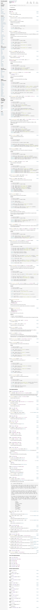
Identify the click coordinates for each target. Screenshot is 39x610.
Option (23, 228)
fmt (11, 417)
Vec (23, 404)
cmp (11, 478)
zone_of (13, 178)
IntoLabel (20, 59)
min (11, 515)
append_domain (14, 119)
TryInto (15, 601)
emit (11, 401)
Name (12, 11)
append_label (14, 59)
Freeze (12, 557)
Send (12, 560)
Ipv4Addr (15, 437)
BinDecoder (20, 392)
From (12, 432)
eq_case (13, 323)
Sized (13, 512)
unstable (34, 412)
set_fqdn (13, 51)
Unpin (12, 563)
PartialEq (13, 525)
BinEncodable (13, 400)
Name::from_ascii (28, 450)
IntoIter (21, 473)
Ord (12, 477)
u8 (19, 396)
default (12, 422)
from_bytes (12, 396)
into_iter (12, 473)
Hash (12, 456)
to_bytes (12, 404)
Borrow (14, 573)
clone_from (12, 412)
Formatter (19, 417)
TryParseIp (13, 550)
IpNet (26, 338)
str (18, 228)
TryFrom (15, 598)
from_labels (14, 72)
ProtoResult (12, 60)
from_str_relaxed (15, 283)
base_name (14, 148)
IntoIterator (15, 466)
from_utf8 (14, 265)
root (13, 16)
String (20, 327)
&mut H (23, 457)
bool (20, 31)
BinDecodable (15, 391)
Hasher (15, 457)
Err (12, 452)
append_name (14, 96)
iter (13, 56)
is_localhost (14, 342)
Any (13, 570)
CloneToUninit (15, 579)
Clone (12, 408)
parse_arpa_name (15, 338)
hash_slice (12, 460)
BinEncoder (18, 301)
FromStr (12, 447)
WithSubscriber (16, 607)
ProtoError (32, 96)
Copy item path (15, 2)
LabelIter (19, 56)
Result (27, 96)
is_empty (13, 224)
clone (12, 409)
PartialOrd (13, 534)
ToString (14, 595)
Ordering (26, 320)
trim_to (13, 161)
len (12, 210)
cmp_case (13, 320)
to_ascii (13, 327)
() (16, 303)
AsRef (18, 240)
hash (11, 457)
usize (23, 161)
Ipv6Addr (15, 442)
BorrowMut (14, 576)
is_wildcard (14, 358)
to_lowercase (14, 135)
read (11, 392)
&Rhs (18, 529)
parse (13, 228)
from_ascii (14, 240)
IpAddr (15, 432)
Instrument (15, 584)
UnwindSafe (13, 566)
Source (37, 11)
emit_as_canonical (15, 299)
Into (15, 585)
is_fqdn (13, 31)
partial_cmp (13, 535)
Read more (21, 410)
